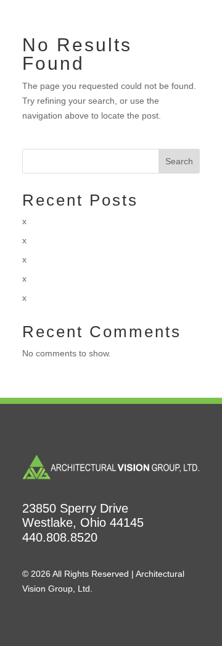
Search (179, 161)
